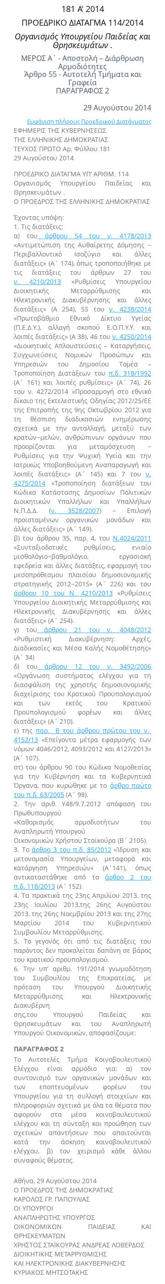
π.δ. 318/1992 (130, 373)
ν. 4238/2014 (130, 309)
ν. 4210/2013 (37, 281)
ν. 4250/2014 (131, 336)
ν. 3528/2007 (75, 510)
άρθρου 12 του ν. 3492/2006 (95, 666)
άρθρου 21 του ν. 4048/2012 (94, 629)
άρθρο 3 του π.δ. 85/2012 (71, 849)
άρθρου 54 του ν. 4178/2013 (94, 235)
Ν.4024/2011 (132, 538)
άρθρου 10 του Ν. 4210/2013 (63, 593)
